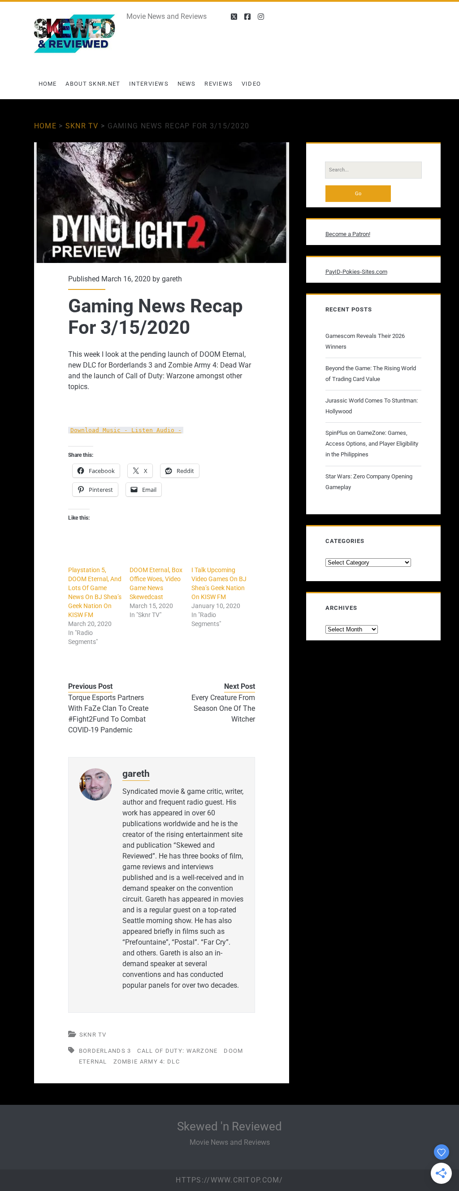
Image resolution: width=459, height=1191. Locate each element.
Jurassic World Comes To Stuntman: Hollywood (371, 406)
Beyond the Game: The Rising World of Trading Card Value (370, 373)
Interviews (149, 83)
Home (48, 83)
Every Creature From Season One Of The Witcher (223, 708)
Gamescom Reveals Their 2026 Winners (365, 341)
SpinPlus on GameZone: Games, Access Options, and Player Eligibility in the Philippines (371, 443)
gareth (172, 279)
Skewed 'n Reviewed (229, 1126)
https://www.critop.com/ (229, 1180)
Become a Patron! (347, 234)
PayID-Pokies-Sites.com (356, 271)
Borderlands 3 (105, 1050)
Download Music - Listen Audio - (126, 430)
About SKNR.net (92, 83)
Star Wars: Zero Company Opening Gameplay (368, 481)
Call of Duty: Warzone (177, 1050)
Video (251, 83)
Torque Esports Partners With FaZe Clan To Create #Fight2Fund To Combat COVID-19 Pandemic (108, 713)
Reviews (218, 83)
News (187, 83)
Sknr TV (82, 126)
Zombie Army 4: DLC (146, 1061)
